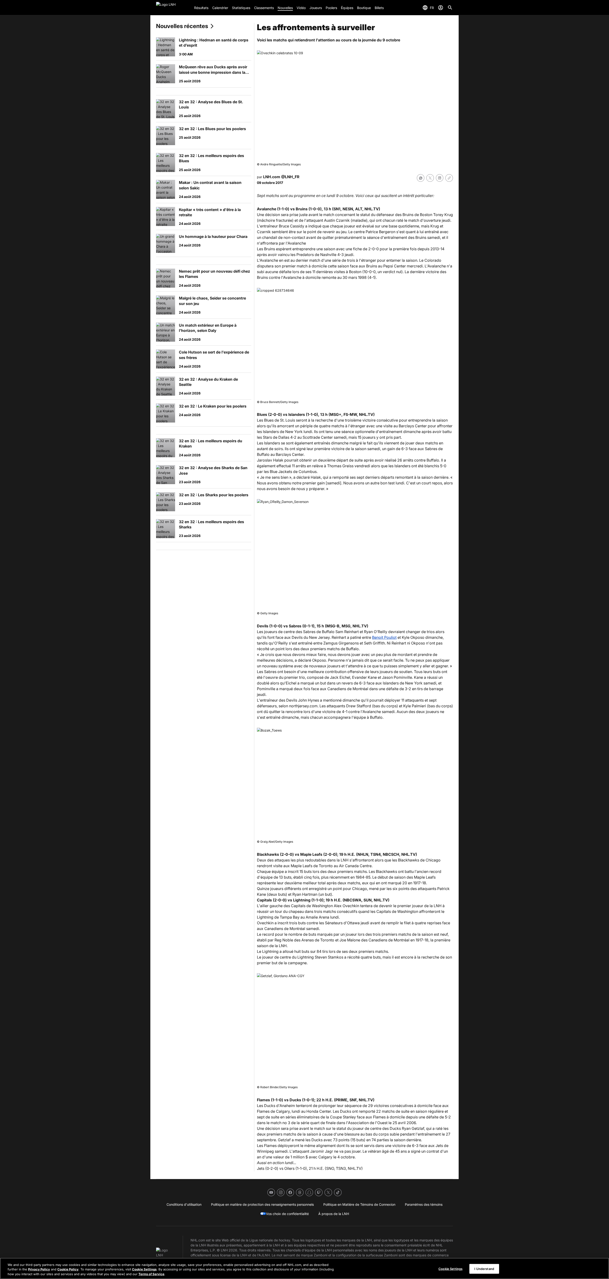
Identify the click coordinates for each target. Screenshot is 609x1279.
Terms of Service (151, 1274)
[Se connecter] (440, 7)
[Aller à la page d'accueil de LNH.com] (173, 7)
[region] (304, 1268)
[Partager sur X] (430, 178)
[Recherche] (450, 7)
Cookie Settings (144, 1269)
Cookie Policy (68, 1269)
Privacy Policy (39, 1269)
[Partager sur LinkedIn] (439, 178)
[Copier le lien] (449, 178)
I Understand (484, 1268)
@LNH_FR (290, 176)
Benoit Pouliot (384, 637)
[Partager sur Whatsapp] (420, 178)
